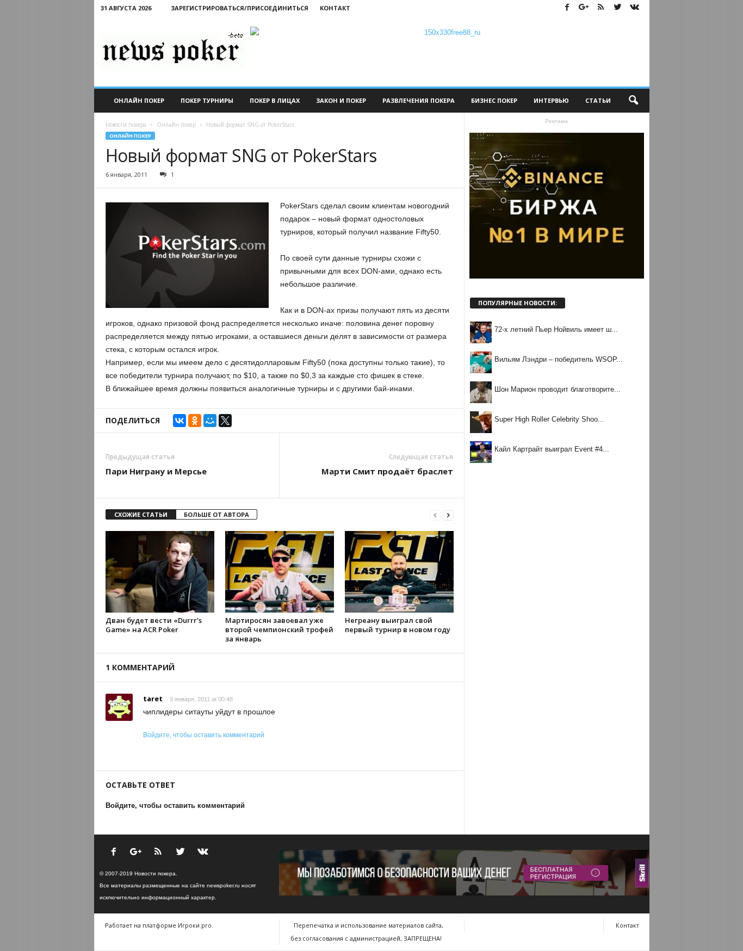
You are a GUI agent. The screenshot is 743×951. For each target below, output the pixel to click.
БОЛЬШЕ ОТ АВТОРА (216, 514)
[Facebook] (567, 8)
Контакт (335, 8)
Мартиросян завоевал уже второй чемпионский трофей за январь (279, 629)
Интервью (551, 100)
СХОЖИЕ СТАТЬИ (141, 514)
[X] (225, 420)
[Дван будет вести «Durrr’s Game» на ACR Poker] (160, 572)
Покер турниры (207, 100)
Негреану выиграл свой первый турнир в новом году (397, 624)
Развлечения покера (418, 100)
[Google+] (584, 8)
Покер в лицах (275, 100)
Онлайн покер (139, 100)
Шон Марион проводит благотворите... (557, 389)
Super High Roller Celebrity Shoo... (549, 419)
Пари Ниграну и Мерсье (156, 471)
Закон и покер (341, 100)
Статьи (598, 100)
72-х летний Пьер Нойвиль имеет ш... (556, 329)
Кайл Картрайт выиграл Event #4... (551, 449)
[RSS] (601, 8)
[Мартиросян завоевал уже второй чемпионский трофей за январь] (279, 572)
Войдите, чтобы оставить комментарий (203, 735)
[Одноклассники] (194, 420)
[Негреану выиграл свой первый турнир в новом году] (399, 572)
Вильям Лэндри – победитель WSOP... (558, 359)
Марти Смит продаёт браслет (387, 471)
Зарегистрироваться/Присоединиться (239, 8)
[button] (633, 101)
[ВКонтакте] (179, 420)
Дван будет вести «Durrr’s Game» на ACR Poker (154, 624)
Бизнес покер (494, 100)
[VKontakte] (634, 8)
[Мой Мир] (209, 420)
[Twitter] (617, 8)
